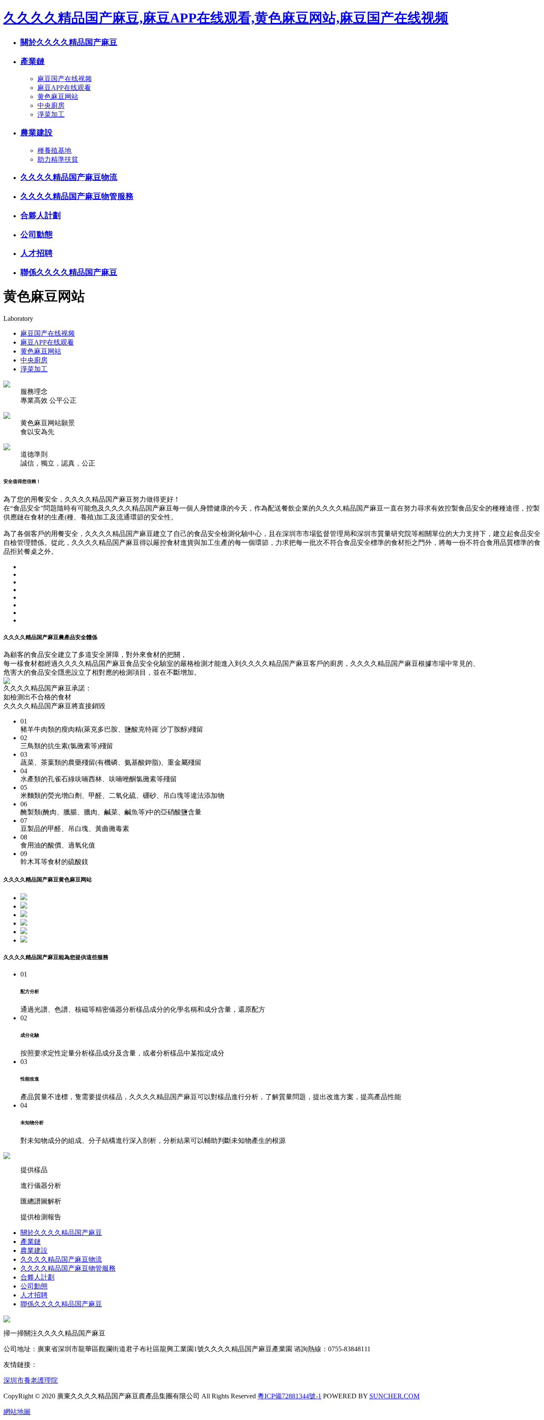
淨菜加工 (51, 114)
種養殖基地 (54, 150)
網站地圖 (17, 1411)
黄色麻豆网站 (57, 96)
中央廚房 (51, 105)
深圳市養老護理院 (30, 1380)
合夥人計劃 (40, 215)
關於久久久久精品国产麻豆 (68, 42)
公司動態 (36, 234)
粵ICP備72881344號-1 (289, 1396)
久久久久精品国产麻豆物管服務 (76, 196)
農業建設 (36, 132)
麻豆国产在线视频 (64, 78)
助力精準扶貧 (57, 159)
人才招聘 (36, 253)
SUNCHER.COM (394, 1396)
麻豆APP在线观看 (64, 87)
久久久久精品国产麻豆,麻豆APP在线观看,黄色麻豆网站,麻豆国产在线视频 (225, 17)
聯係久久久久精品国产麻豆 (68, 272)
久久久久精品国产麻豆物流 (68, 177)
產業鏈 (32, 61)
